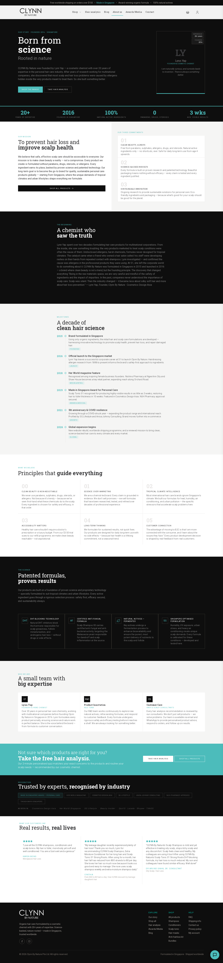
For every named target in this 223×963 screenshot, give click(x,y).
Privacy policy (195, 929)
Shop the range (30, 89)
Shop (75, 12)
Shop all (152, 921)
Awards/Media (134, 12)
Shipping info (195, 921)
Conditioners (175, 925)
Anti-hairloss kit (176, 937)
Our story (153, 917)
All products (174, 917)
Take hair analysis (58, 89)
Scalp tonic (174, 929)
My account (194, 933)
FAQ (191, 917)
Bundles (172, 941)
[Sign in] (197, 12)
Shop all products (60, 188)
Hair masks (174, 933)
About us (117, 12)
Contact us (194, 925)
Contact (149, 12)
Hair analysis (92, 12)
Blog (106, 12)
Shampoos (174, 921)
